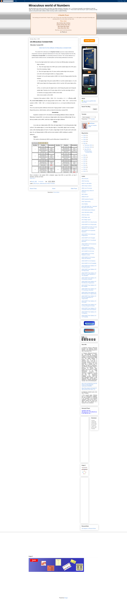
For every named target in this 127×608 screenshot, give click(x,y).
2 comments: (41, 181)
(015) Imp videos (86, 214)
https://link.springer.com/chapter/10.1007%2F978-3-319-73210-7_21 (89, 389)
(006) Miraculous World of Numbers (47, 183)
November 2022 (88, 147)
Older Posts (74, 188)
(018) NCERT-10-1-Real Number (89, 222)
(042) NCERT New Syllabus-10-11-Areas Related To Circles (89, 305)
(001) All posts (36, 183)
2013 (84, 171)
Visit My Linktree (89, 40)
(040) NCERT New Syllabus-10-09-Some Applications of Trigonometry (89, 297)
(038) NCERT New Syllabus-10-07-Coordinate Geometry (89, 289)
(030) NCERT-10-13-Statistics (88, 260)
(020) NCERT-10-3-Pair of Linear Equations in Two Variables (89, 227)
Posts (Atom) (56, 192)
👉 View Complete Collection (89, 92)
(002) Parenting (85, 181)
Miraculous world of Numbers (49, 5)
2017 (84, 163)
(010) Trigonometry (86, 201)
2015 (84, 167)
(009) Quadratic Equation (87, 199)
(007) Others (85, 194)
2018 (84, 161)
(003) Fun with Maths (87, 183)
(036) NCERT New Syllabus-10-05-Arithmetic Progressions (89, 282)
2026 (84, 135)
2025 (84, 137)
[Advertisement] (89, 439)
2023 (84, 141)
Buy (89, 72)
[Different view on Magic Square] (89, 332)
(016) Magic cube (86, 217)
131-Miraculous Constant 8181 (41, 42)
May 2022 (87, 149)
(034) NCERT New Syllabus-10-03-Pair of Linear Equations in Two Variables (89, 274)
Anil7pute (92, 123)
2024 (84, 139)
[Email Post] (46, 181)
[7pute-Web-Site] (89, 324)
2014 (84, 169)
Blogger (66, 597)
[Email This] (48, 181)
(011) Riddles (85, 204)
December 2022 (88, 145)
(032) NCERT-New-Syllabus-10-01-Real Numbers (89, 266)
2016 (84, 165)
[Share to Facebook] (53, 181)
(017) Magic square (86, 219)
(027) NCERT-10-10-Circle (88, 251)
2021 (84, 155)
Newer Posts (33, 188)
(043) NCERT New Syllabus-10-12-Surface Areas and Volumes (89, 309)
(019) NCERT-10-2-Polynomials (89, 224)
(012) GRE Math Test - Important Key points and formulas (89, 207)
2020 (84, 157)
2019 (84, 159)
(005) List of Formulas (87, 188)
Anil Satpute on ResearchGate (89, 528)
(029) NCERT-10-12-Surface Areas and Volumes (88, 258)
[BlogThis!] (50, 181)
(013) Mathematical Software (88, 210)
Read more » (32, 178)
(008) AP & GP (85, 196)
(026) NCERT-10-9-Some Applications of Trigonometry (88, 248)
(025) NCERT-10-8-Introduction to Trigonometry (89, 244)
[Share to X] (51, 181)
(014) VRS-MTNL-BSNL (87, 212)
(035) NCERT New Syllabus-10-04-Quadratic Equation (89, 278)
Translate (92, 119)
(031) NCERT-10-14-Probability (89, 263)
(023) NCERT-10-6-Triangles (88, 237)
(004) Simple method (86, 185)
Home (53, 188)
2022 (84, 143)
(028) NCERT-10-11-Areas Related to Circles (88, 254)
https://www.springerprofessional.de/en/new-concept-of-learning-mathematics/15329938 (89, 384)
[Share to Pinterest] (54, 181)
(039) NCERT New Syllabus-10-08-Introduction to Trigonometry (89, 293)
